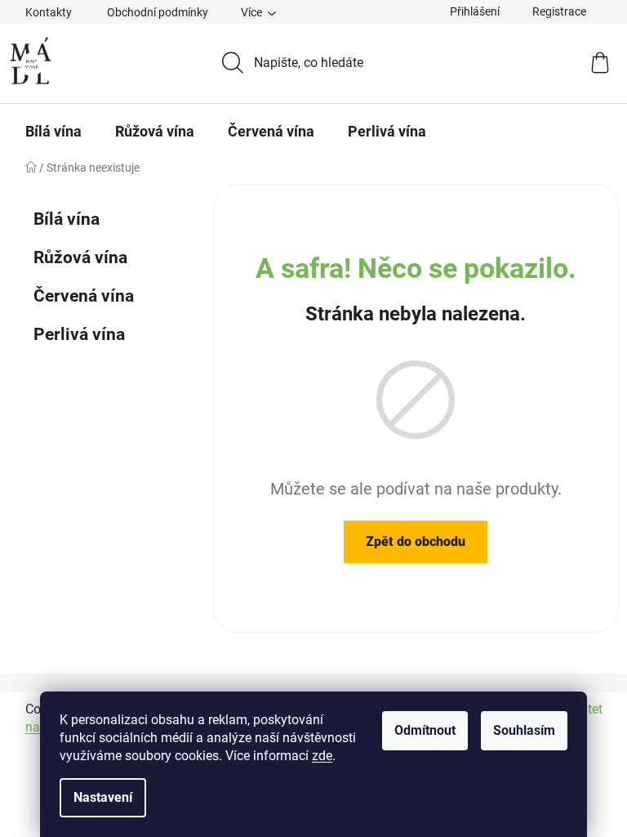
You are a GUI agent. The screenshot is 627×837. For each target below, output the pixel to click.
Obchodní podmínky (157, 12)
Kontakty (48, 12)
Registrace (559, 11)
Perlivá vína (79, 334)
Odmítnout (425, 730)
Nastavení (102, 797)
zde (322, 755)
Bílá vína (66, 219)
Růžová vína (80, 257)
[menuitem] (53, 131)
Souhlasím (524, 730)
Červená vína (83, 296)
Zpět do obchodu (415, 541)
